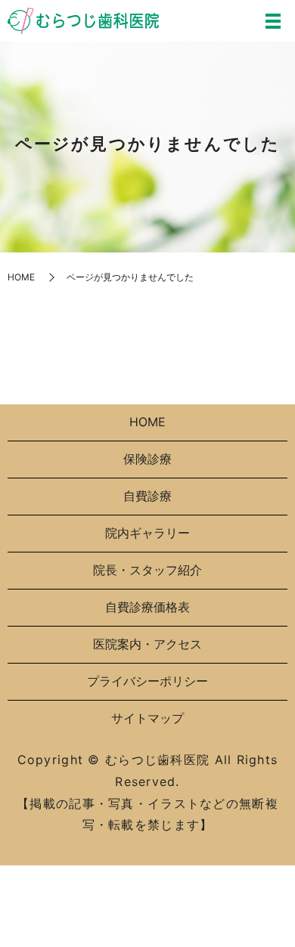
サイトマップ (147, 718)
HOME (21, 277)
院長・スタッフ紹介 (147, 569)
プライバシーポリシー (147, 681)
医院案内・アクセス (147, 643)
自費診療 (147, 495)
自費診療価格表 (147, 606)
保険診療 (147, 458)
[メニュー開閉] (273, 21)
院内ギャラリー (147, 532)
